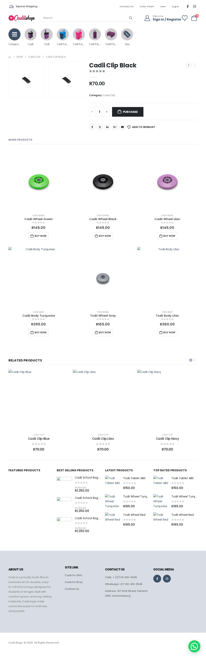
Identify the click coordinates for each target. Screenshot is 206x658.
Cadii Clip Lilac (103, 439)
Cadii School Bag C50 (90, 498)
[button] (41, 94)
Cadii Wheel (38, 215)
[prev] (189, 65)
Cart (163, 6)
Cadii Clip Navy (167, 439)
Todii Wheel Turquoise (138, 496)
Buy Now (40, 236)
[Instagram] (194, 6)
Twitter (100, 127)
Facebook (92, 127)
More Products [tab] (20, 140)
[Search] (130, 17)
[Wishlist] (184, 18)
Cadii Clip (109, 95)
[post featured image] (64, 484)
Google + (115, 127)
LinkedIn (107, 127)
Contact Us (126, 6)
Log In (175, 6)
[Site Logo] (21, 18)
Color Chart (147, 6)
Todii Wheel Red (134, 515)
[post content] (38, 400)
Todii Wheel (103, 312)
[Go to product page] (38, 180)
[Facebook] (188, 6)
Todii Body (167, 312)
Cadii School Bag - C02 (91, 478)
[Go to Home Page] (9, 57)
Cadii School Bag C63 (90, 518)
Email (122, 127)
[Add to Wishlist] (62, 376)
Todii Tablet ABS (134, 478)
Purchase (130, 112)
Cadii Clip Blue (38, 439)
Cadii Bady (38, 312)
